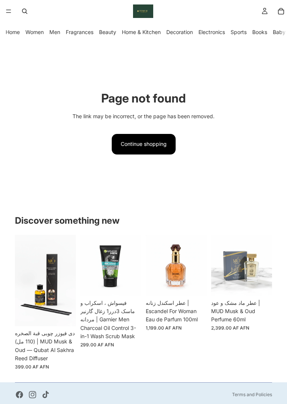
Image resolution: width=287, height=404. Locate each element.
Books (259, 32)
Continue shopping (144, 144)
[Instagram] (32, 394)
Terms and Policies (252, 394)
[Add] (64, 314)
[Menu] (8, 11)
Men (54, 32)
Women (34, 32)
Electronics (211, 32)
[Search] (24, 11)
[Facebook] (19, 394)
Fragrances (79, 32)
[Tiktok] (45, 394)
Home (13, 32)
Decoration (179, 32)
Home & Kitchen (141, 32)
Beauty (107, 32)
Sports (239, 32)
